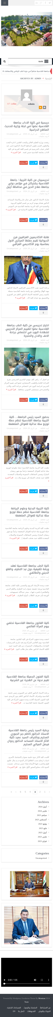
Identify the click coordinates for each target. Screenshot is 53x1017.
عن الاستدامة (45, 1007)
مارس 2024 (42, 811)
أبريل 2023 (42, 832)
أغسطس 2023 (41, 819)
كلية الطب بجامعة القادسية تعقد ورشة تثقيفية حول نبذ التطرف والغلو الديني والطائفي (27, 569)
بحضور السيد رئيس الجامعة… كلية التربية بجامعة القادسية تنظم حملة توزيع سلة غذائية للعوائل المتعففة (28, 420)
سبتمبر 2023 (42, 815)
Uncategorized (12, 134)
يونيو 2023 (42, 824)
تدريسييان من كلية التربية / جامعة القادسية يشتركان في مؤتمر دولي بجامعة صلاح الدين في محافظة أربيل (27, 183)
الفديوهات (31, 1011)
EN (14, 1011)
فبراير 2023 (42, 841)
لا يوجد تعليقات (44, 136)
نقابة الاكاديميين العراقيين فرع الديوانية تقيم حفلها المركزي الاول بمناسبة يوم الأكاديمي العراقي (28, 241)
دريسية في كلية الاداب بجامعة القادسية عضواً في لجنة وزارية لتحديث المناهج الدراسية (27, 126)
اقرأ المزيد (16, 152)
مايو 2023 (43, 828)
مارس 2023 (42, 837)
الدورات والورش (44, 1011)
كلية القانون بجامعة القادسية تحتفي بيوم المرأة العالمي (27, 624)
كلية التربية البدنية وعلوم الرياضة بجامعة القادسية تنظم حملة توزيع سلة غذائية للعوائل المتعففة (29, 512)
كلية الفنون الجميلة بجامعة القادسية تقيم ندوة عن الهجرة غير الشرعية (28, 678)
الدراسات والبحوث (30, 1007)
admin (31, 104)
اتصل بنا (21, 1011)
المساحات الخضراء (14, 1007)
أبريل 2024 (42, 806)
